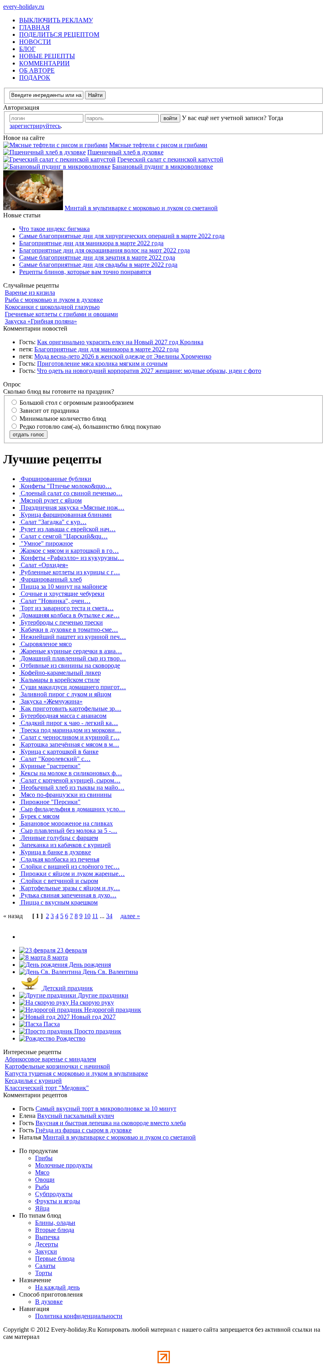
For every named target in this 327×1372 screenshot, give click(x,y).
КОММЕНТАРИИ (44, 63)
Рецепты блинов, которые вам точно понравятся (85, 271)
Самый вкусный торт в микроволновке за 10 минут (105, 1108)
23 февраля (71, 950)
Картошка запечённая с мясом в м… (69, 744)
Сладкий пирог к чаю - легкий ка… (68, 723)
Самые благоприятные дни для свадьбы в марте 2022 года (98, 264)
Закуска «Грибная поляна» (41, 321)
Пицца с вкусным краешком (58, 902)
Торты (43, 1272)
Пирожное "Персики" (50, 801)
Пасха (51, 1024)
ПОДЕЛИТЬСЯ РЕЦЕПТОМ (59, 34)
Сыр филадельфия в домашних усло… (72, 809)
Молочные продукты (64, 1165)
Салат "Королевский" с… (55, 758)
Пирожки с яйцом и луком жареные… (72, 873)
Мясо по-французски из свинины (65, 794)
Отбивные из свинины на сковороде (69, 665)
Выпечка (47, 1237)
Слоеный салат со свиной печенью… (70, 493)
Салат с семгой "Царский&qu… (63, 536)
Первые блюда (55, 1258)
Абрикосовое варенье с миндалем (50, 1059)
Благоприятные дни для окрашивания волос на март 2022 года (104, 250)
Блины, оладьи (55, 1222)
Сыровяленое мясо (45, 644)
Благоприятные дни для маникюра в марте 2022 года (91, 243)
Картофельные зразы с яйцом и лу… (69, 888)
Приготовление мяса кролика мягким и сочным (102, 363)
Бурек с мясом (39, 816)
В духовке (49, 1301)
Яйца (42, 1208)
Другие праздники (102, 995)
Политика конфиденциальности (78, 1316)
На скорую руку (91, 1002)
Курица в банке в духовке (55, 852)
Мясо (42, 1172)
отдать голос (28, 435)
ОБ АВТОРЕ (37, 70)
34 (109, 916)
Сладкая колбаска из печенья (59, 859)
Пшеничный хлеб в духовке (125, 152)
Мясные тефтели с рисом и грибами (158, 145)
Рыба (42, 1186)
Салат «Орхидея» (43, 565)
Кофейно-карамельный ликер (60, 672)
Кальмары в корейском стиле (59, 679)
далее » (130, 916)
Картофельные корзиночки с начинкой (57, 1066)
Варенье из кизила (30, 292)
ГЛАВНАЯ (34, 27)
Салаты (45, 1265)
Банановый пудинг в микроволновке (162, 166)
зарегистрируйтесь (35, 125)
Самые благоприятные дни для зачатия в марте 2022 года (97, 257)
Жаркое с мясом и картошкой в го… (69, 550)
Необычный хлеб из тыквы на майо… (71, 787)
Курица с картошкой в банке (58, 751)
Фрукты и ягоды (57, 1201)
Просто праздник (97, 1031)
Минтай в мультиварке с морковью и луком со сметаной (141, 208)
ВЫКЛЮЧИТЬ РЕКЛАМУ (56, 20)
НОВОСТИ (35, 41)
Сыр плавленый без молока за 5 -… (68, 830)
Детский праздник (67, 988)
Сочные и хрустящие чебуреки (61, 593)
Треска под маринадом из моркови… (70, 730)
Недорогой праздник (112, 1009)
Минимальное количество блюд (62, 418)
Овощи (45, 1179)
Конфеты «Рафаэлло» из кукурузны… (71, 557)
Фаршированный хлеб (50, 579)
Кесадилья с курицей (33, 1080)
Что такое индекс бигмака (54, 228)
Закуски (46, 1251)
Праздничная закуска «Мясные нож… (71, 507)
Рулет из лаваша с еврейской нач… (67, 529)
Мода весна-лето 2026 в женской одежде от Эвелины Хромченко (122, 356)
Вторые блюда (54, 1229)
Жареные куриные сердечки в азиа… (70, 651)
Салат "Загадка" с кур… (53, 521)
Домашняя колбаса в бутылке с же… (69, 615)
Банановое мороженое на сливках (66, 823)
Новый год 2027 (93, 1016)
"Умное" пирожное (46, 543)
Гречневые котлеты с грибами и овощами (61, 314)
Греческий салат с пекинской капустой (170, 159)
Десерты (46, 1244)
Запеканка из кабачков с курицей (65, 845)
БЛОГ (27, 48)
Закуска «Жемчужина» (51, 701)
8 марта (57, 957)
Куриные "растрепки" (50, 766)
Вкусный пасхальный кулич (75, 1115)
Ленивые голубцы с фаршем (58, 837)
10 (87, 916)
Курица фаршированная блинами (65, 514)
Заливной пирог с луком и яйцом (65, 694)
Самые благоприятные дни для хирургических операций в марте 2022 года (122, 236)
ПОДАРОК (34, 77)
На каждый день (57, 1287)
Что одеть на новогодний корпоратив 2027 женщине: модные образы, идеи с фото (149, 370)
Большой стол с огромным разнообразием (76, 402)
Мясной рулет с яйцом (50, 500)
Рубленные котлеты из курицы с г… (69, 572)
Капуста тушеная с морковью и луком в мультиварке (76, 1073)
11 (95, 916)
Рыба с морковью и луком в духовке (54, 299)
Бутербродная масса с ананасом (62, 715)
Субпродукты (54, 1194)
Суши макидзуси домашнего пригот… (72, 687)
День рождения (89, 964)
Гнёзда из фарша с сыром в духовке (83, 1130)
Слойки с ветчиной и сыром (58, 880)
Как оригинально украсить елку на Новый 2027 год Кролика (120, 342)
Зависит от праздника (48, 410)
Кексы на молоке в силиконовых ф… (70, 773)
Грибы (44, 1158)
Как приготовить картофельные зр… (70, 708)
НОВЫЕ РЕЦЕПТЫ (47, 56)
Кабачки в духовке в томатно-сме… (68, 629)
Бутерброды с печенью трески (61, 622)
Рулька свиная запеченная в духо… (67, 895)
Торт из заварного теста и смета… (66, 608)
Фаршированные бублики (55, 478)
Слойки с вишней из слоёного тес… (69, 866)
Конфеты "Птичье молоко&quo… (65, 486)
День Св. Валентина (109, 971)
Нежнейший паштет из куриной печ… (72, 636)
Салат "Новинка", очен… (55, 600)
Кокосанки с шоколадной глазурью (52, 307)
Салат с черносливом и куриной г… (69, 737)
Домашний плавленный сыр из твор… (72, 658)
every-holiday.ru (23, 6)
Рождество (70, 1038)
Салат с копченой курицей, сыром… (69, 780)
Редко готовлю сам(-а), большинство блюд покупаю (89, 426)
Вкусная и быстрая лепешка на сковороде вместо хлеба (110, 1123)
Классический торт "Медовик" (47, 1087)
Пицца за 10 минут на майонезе (63, 586)
